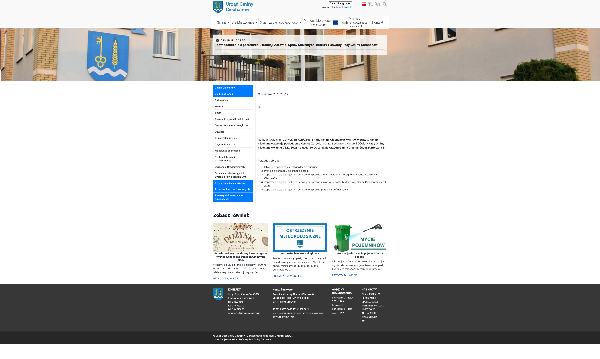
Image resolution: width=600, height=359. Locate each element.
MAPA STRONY (369, 316)
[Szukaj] (384, 4)
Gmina (222, 22)
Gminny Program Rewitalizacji (232, 119)
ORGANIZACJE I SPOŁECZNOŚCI (370, 300)
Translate (347, 7)
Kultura (219, 106)
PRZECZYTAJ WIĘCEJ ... (227, 278)
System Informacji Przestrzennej (225, 159)
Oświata (219, 131)
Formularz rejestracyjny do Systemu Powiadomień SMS (231, 175)
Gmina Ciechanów (225, 87)
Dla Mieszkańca (243, 22)
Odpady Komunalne (226, 138)
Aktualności (221, 100)
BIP (363, 320)
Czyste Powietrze (225, 144)
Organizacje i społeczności (279, 22)
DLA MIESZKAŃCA (371, 294)
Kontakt (377, 22)
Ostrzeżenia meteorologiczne (231, 125)
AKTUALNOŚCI (369, 313)
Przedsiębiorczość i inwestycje (317, 22)
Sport (218, 112)
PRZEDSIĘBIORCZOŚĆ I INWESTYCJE (373, 307)
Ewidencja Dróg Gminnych (230, 166)
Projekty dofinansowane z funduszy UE (354, 22)
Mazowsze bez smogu (227, 150)
